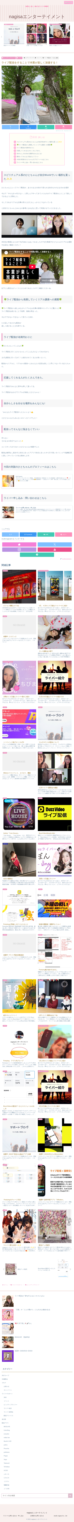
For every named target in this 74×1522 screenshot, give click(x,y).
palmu (6, 1445)
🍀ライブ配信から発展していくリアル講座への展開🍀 (34, 145)
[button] (63, 127)
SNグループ (5, 1375)
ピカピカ (6, 1477)
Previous (1, 37)
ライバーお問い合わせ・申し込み (13, 1516)
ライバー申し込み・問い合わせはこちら (30, 162)
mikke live (7, 1437)
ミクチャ (6, 1481)
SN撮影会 (5, 1379)
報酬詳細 (6, 1485)
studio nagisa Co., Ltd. (60, 1516)
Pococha (6, 1448)
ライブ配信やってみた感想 (51, 58)
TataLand (6, 1463)
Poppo (6, 1456)
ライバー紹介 (8, 1408)
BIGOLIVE (7, 1426)
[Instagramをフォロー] (19, 549)
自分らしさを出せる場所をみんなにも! (29, 153)
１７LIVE (6, 1488)
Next (73, 37)
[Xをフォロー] (55, 544)
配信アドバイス (8, 1415)
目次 (34, 137)
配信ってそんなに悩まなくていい (28, 156)
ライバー (39, 58)
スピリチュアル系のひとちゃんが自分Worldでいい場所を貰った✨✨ (39, 142)
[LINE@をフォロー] (37, 555)
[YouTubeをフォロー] (55, 549)
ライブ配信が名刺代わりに (25, 147)
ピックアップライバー (9, 58)
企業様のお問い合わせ (37, 1516)
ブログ (20, 58)
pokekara (6, 1452)
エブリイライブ (29, 58)
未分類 (4, 1419)
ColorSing (7, 1430)
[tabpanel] (14, 36)
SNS (5, 1397)
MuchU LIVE (7, 1441)
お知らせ (6, 1386)
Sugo (5, 1459)
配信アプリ (5, 1423)
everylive (6, 1434)
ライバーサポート (7, 1393)
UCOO (6, 1470)
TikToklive (7, 1467)
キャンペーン (8, 1390)
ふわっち (6, 1474)
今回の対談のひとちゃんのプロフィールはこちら (33, 159)
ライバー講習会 (8, 1412)
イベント (6, 1401)
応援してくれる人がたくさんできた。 (29, 150)
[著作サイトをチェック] (19, 544)
